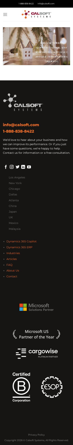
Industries (13, 253)
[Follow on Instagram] (12, 167)
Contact (11, 276)
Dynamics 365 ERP (19, 247)
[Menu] (5, 14)
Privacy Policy (36, 434)
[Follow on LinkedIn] (23, 167)
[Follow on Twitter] (17, 167)
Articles (11, 259)
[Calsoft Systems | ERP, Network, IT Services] (36, 14)
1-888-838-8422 (26, 3)
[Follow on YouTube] (29, 167)
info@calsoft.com (46, 3)
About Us (12, 270)
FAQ (9, 264)
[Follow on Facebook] (6, 167)
